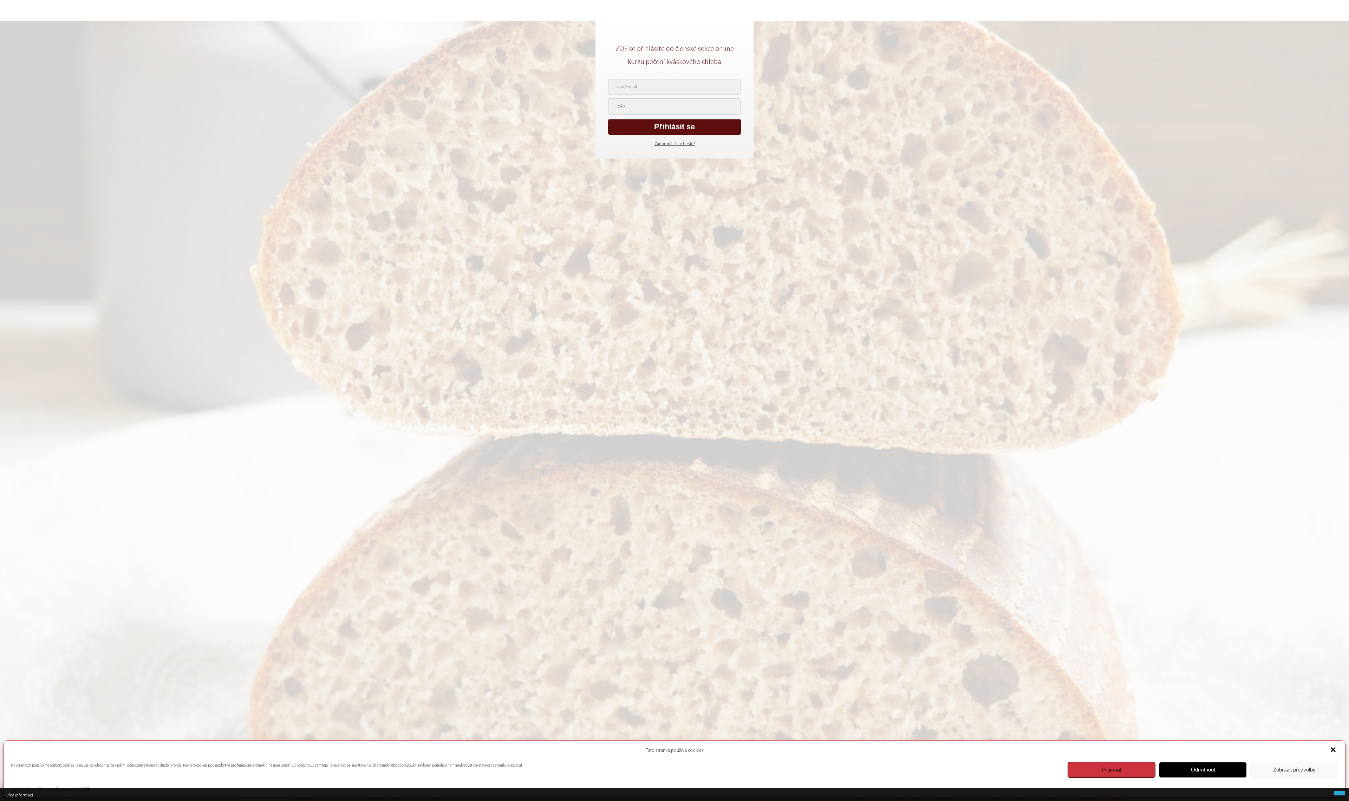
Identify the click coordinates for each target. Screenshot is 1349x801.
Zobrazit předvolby (1294, 770)
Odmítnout (1203, 770)
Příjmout (1111, 770)
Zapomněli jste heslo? (674, 144)
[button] (1334, 750)
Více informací (19, 795)
